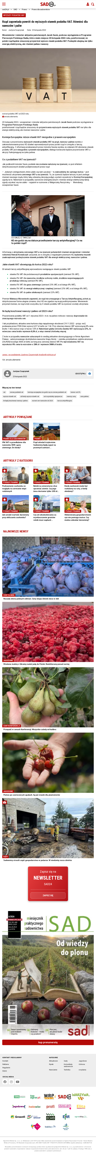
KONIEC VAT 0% (75, 392)
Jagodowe (83, 1061)
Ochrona (82, 1064)
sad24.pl (5, 9)
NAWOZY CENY (71, 396)
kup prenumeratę (48, 1042)
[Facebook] (89, 373)
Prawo (24, 9)
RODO (4, 1071)
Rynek (51, 1064)
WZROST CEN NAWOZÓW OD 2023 (42, 401)
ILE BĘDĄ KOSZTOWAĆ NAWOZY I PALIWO (15, 401)
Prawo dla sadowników (41, 9)
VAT (4, 392)
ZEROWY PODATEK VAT (16, 392)
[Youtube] (17, 1081)
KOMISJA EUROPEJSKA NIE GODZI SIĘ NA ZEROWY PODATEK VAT (47, 392)
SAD (15, 9)
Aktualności (53, 1061)
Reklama (5, 1064)
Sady (66, 1061)
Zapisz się (48, 895)
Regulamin (6, 1068)
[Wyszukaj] (92, 4)
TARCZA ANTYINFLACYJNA (64, 401)
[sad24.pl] (48, 4)
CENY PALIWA (84, 396)
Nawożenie (53, 1070)
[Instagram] (11, 1081)
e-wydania (82, 1070)
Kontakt (5, 1061)
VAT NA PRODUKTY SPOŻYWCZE (53, 396)
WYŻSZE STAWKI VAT (9, 396)
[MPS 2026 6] (48, 974)
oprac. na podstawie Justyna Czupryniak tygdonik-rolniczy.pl (29, 354)
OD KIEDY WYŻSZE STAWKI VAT (29, 396)
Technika (67, 1070)
